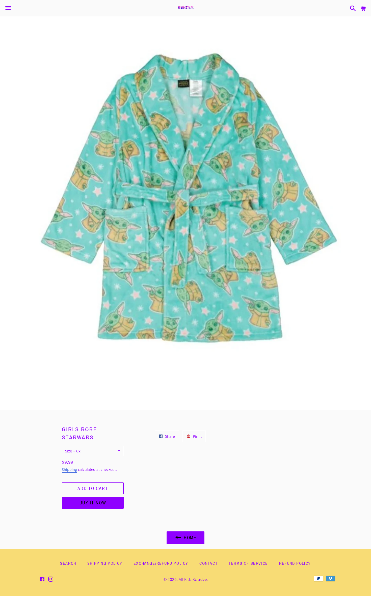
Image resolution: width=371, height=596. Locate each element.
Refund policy (295, 563)
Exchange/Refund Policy (161, 563)
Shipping (69, 469)
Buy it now (93, 502)
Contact (208, 563)
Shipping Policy (104, 563)
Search (68, 563)
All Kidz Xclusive (193, 579)
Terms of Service (248, 563)
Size (68, 450)
